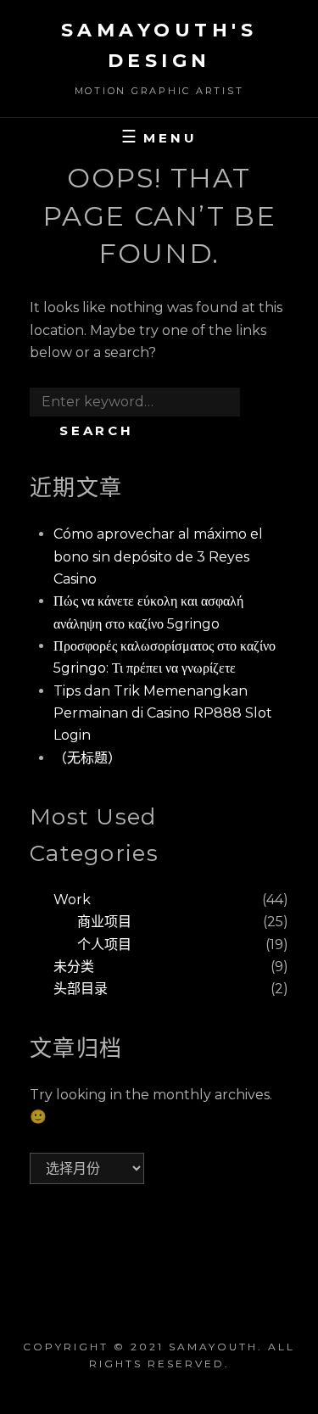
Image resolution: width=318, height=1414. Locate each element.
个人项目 (104, 944)
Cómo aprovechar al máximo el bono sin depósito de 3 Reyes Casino (158, 556)
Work (72, 899)
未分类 (73, 967)
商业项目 (104, 922)
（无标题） (87, 758)
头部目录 (80, 989)
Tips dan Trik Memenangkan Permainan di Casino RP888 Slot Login (162, 713)
